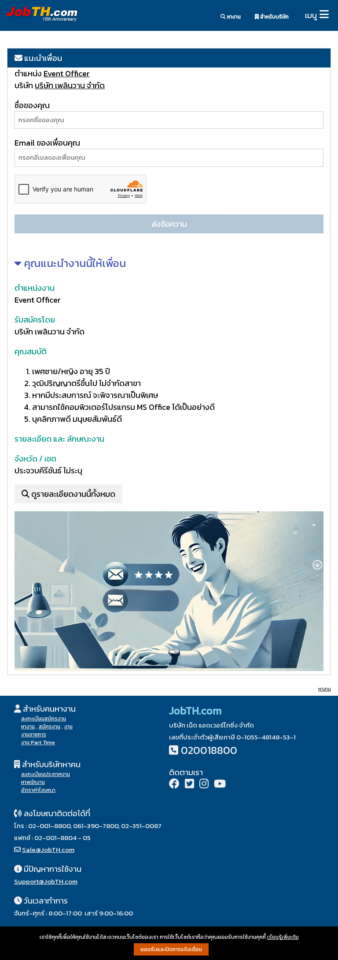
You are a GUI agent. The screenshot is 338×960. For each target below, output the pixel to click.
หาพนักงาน (33, 782)
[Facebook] (174, 785)
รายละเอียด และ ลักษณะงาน (59, 439)
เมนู (311, 15)
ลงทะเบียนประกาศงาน (45, 774)
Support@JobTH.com (45, 881)
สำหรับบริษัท (274, 17)
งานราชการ (33, 735)
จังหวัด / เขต (35, 459)
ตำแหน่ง (29, 73)
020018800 (209, 750)
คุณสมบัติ (31, 351)
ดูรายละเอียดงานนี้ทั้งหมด (72, 494)
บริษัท (24, 85)
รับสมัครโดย (35, 320)
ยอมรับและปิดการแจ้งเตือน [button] (171, 949)
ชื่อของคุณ (32, 105)
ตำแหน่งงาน (35, 288)
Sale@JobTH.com (48, 849)
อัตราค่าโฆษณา (38, 790)
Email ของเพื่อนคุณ (47, 143)
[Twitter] (189, 785)
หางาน (233, 17)
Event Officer (67, 73)
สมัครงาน (49, 727)
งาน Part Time (38, 742)
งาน (68, 727)
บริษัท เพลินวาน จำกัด (70, 85)
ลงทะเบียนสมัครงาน (43, 719)
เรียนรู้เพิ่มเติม (283, 937)
